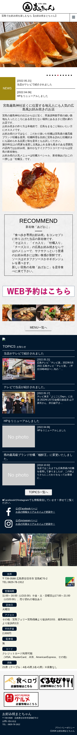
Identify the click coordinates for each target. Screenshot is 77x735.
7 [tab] (63, 73)
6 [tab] (61, 73)
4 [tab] (55, 73)
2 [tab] (50, 73)
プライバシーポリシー (65, 728)
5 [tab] (58, 73)
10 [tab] (72, 73)
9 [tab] (69, 73)
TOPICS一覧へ (38, 492)
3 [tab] (53, 73)
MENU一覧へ (38, 327)
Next (2, 49)
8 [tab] (66, 73)
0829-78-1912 (14, 724)
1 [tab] (47, 73)
